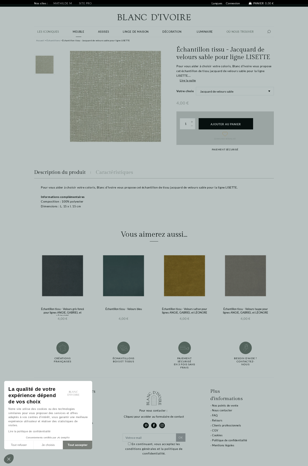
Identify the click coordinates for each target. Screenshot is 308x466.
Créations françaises (62, 360)
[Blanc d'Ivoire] (154, 16)
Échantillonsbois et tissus (123, 360)
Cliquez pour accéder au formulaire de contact (154, 416)
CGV (215, 430)
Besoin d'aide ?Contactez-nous (245, 361)
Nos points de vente (225, 405)
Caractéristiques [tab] (114, 172)
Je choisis (48, 445)
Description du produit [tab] (60, 172)
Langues (217, 3)
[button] (9, 459)
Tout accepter (77, 445)
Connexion (233, 3)
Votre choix (185, 91)
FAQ (215, 415)
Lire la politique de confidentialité (29, 431)
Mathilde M (62, 3)
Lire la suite (188, 80)
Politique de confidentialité (229, 440)
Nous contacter (222, 410)
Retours (217, 420)
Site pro (85, 3)
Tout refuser (19, 445)
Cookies (217, 435)
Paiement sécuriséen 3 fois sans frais (184, 363)
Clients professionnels (226, 425)
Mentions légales (223, 445)
